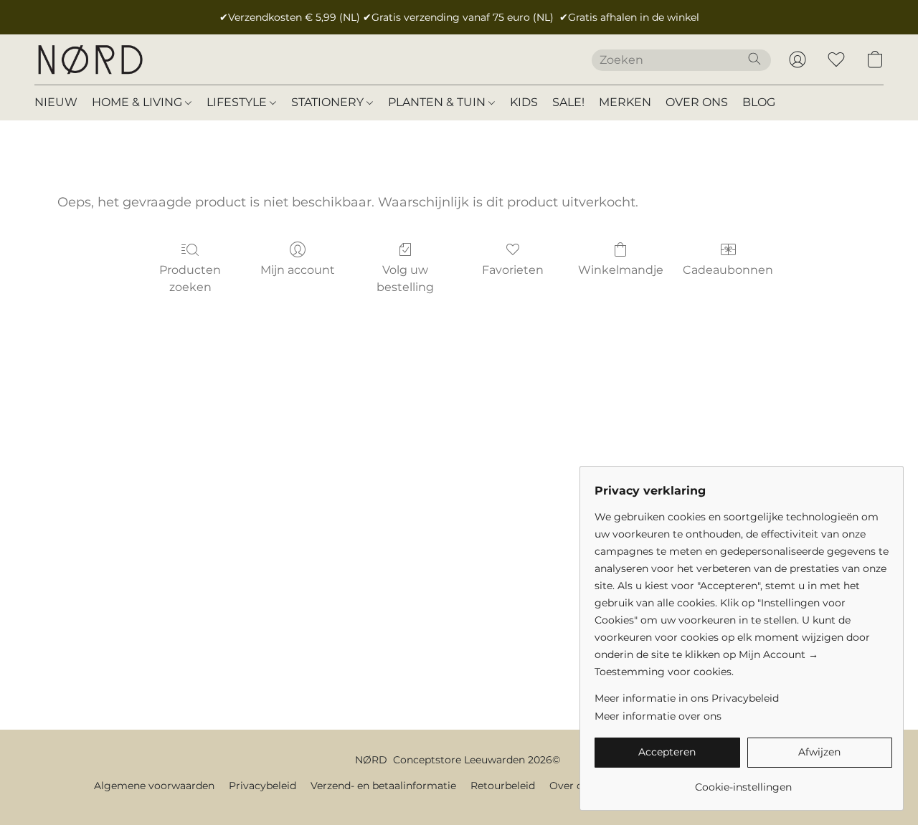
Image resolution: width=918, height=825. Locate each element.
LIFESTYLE (238, 102)
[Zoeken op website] (754, 59)
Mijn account (297, 270)
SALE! (568, 102)
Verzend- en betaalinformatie (383, 785)
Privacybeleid (262, 785)
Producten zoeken (190, 278)
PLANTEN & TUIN (438, 102)
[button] (89, 59)
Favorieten (513, 270)
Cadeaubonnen (728, 270)
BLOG (758, 102)
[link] (743, 782)
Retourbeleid (502, 785)
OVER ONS (697, 102)
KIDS (524, 102)
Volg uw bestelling (405, 278)
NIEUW (55, 102)
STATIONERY (328, 102)
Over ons (572, 785)
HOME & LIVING (138, 102)
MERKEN (625, 102)
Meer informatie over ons (658, 716)
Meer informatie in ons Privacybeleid (687, 698)
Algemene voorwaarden (154, 785)
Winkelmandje (620, 270)
